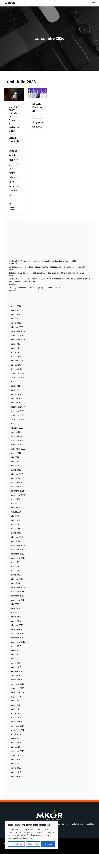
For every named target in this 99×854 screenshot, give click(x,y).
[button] (93, 3)
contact (88, 824)
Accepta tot (48, 844)
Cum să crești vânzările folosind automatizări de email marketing (14, 125)
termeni (65, 824)
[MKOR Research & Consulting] (10, 3)
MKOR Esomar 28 (37, 107)
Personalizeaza (16, 844)
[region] (31, 835)
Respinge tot (33, 844)
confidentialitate (76, 824)
